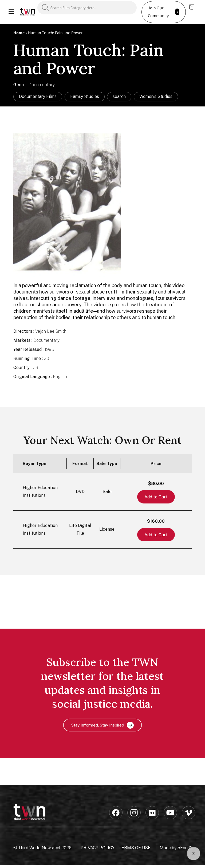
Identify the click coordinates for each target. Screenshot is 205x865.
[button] (11, 12)
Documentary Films (38, 96)
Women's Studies (155, 96)
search (119, 96)
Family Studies (84, 96)
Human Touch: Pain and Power (55, 32)
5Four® (185, 847)
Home (19, 32)
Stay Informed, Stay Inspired (97, 725)
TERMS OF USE (135, 847)
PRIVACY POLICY (98, 847)
